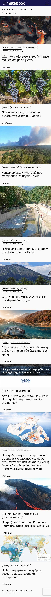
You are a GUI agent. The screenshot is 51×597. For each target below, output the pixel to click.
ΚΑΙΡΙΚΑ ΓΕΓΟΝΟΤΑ (10, 167)
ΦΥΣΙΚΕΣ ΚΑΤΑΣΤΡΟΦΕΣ (12, 51)
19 (15, 12)
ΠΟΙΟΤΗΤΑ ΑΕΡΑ (30, 47)
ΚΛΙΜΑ (5, 107)
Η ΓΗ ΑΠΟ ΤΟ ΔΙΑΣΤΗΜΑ (12, 47)
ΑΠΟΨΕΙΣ (6, 240)
